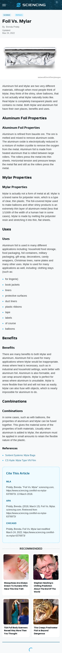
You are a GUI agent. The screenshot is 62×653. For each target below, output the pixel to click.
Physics (19, 15)
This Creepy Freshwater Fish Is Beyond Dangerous (46, 630)
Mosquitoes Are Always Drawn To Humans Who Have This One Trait (16, 586)
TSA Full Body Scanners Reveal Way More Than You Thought (16, 630)
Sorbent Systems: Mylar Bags (20, 455)
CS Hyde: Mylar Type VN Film (20, 460)
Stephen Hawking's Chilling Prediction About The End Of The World (45, 587)
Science (6, 15)
